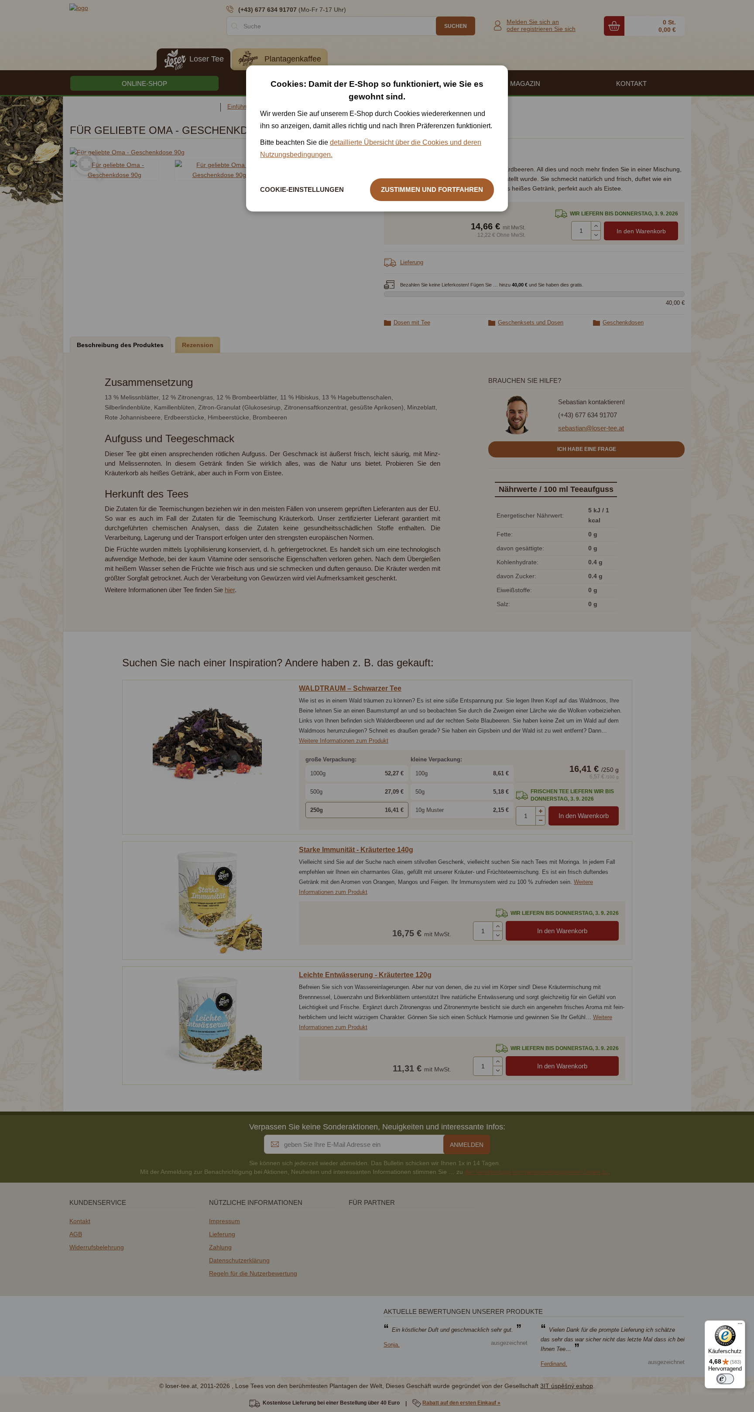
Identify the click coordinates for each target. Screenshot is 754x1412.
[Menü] (740, 1325)
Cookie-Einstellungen (302, 189)
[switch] (725, 1379)
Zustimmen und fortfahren (432, 189)
